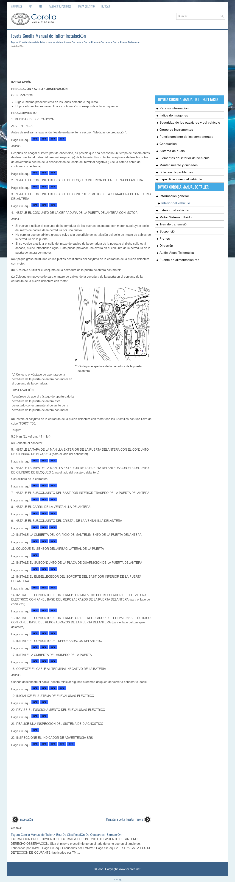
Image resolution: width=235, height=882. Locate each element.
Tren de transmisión (173, 224)
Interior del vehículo (59, 42)
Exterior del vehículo (174, 210)
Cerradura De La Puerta (85, 42)
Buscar (105, 6)
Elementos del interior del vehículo (184, 158)
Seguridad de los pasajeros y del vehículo (189, 122)
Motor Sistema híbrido (175, 217)
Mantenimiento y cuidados (178, 165)
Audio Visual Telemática (176, 252)
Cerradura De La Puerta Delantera (120, 42)
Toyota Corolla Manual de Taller (28, 42)
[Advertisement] (81, 62)
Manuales (16, 6)
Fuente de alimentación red (179, 260)
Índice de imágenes (173, 115)
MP (30, 6)
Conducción (168, 144)
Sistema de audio (172, 151)
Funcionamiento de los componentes (186, 136)
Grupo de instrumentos (176, 129)
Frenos (164, 238)
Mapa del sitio (86, 6)
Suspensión (167, 231)
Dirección (166, 245)
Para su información (174, 108)
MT (40, 6)
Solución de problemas (176, 172)
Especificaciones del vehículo (180, 179)
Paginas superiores (60, 6)
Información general (174, 196)
